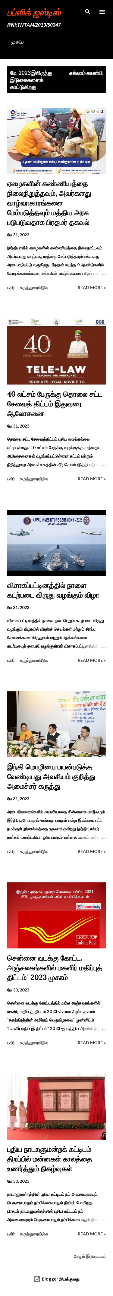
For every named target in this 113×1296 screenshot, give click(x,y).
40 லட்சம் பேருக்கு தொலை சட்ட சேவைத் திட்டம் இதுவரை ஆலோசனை (54, 403)
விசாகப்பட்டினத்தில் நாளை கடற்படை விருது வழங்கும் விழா (53, 590)
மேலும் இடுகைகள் (90, 1256)
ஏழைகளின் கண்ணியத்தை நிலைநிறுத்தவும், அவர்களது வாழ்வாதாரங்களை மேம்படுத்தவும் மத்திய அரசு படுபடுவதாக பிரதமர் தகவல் (49, 203)
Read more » (92, 287)
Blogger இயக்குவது (60, 1279)
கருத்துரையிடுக (34, 287)
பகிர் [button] (11, 287)
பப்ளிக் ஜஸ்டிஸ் (34, 11)
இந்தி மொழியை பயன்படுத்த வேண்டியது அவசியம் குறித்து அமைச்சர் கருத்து (51, 776)
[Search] (87, 11)
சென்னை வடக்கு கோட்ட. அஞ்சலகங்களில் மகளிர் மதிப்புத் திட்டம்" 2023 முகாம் (54, 967)
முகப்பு (17, 41)
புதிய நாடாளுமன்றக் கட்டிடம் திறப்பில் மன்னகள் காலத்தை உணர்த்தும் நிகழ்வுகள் (49, 1158)
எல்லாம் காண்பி (86, 72)
